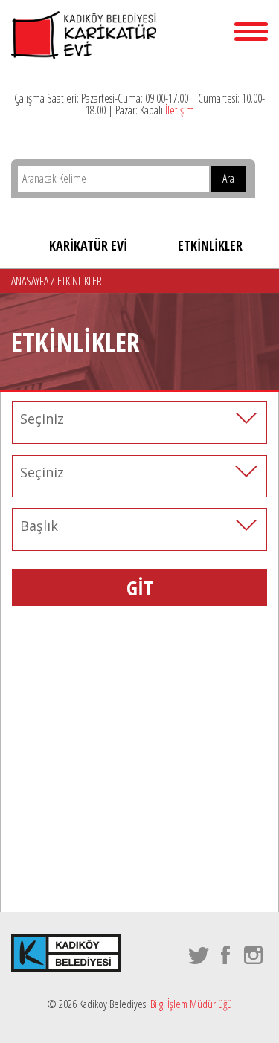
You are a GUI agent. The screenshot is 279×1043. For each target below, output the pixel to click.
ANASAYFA (31, 281)
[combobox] (139, 418)
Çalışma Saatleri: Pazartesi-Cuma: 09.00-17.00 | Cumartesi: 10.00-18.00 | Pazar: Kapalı (139, 104)
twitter (199, 955)
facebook (227, 955)
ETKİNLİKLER (210, 245)
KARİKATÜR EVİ (88, 245)
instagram (254, 955)
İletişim (179, 110)
